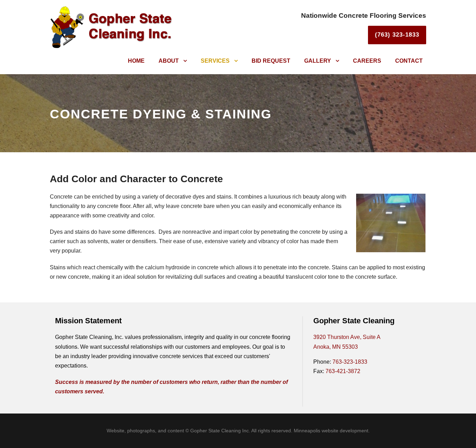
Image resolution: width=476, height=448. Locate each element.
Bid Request (271, 61)
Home (136, 61)
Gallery (317, 61)
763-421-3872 (342, 371)
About (169, 61)
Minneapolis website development (331, 430)
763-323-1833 (349, 362)
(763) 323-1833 (397, 34)
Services (215, 61)
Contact (409, 61)
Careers (367, 61)
